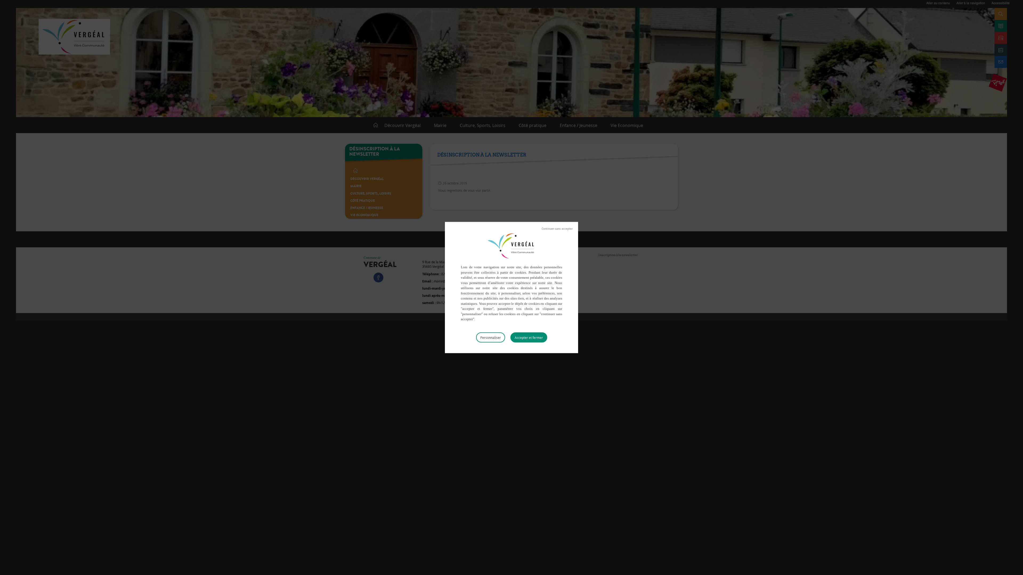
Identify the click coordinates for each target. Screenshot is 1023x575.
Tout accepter (528, 337)
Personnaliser (490, 337)
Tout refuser (557, 229)
